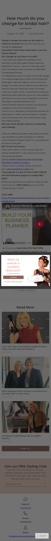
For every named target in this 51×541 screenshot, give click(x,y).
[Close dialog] (48, 256)
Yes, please (13, 277)
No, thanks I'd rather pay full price (13, 281)
